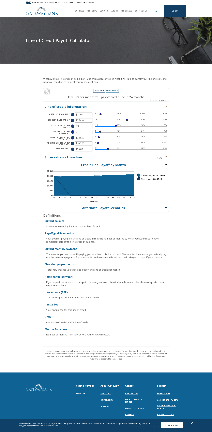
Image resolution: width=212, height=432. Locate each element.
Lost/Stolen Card (135, 408)
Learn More (172, 425)
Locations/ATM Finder (133, 400)
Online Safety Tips (168, 400)
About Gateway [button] (110, 385)
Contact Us (141, 11)
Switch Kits (163, 394)
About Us (106, 394)
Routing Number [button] (84, 385)
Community (107, 400)
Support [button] (161, 385)
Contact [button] (130, 385)
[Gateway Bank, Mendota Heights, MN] (42, 11)
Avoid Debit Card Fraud (166, 407)
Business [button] (79, 11)
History (105, 406)
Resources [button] (126, 11)
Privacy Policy (166, 414)
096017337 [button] (80, 393)
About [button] (114, 11)
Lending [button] (104, 11)
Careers (129, 414)
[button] (106, 106)
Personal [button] (92, 11)
